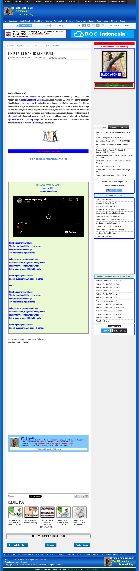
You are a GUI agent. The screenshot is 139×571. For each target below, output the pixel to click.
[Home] (5, 21)
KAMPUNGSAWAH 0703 (21, 560)
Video (106, 21)
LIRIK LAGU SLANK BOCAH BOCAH (63, 522)
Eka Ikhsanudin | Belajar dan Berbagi (32, 565)
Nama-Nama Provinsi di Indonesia (108, 200)
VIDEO (40, 58)
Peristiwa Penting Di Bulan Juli (107, 301)
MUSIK (35, 58)
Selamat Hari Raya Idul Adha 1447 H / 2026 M (113, 141)
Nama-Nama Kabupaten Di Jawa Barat (110, 220)
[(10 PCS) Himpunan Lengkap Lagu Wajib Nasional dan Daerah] (35, 38)
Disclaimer (39, 555)
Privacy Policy (27, 555)
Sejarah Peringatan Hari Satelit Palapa (110, 138)
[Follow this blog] (24, 26)
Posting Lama (82, 545)
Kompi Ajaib (75, 569)
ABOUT (28, 2)
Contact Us (13, 21)
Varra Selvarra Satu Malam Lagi (30, 521)
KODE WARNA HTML (100, 2)
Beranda (50, 545)
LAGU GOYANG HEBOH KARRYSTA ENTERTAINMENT (46, 525)
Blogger (114, 21)
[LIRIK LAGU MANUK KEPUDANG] (48, 144)
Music (99, 21)
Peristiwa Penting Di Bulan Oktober (109, 311)
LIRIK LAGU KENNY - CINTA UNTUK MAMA (79, 522)
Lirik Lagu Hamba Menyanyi (106, 233)
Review (122, 21)
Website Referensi (102, 321)
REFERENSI (48, 2)
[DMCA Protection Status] (114, 333)
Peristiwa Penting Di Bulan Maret (108, 287)
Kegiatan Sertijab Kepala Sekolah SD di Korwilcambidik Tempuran (110, 151)
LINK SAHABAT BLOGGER (117, 2)
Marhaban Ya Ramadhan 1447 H (108, 166)
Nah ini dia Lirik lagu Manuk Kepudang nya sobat (48, 158)
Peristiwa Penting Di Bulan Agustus (109, 304)
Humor (91, 21)
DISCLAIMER (72, 2)
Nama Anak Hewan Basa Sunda (107, 203)
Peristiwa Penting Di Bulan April (107, 291)
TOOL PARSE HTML (85, 2)
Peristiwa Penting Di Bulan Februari (109, 284)
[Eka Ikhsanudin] (118, 566)
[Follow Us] (93, 25)
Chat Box (49, 555)
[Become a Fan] (97, 25)
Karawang (59, 555)
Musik (115, 555)
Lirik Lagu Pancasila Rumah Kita (108, 223)
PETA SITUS (18, 2)
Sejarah (49, 21)
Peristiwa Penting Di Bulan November (110, 314)
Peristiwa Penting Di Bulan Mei (107, 294)
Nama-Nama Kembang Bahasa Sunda (110, 213)
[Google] (88, 25)
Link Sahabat (106, 555)
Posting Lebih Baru (17, 545)
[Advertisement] (85, 11)
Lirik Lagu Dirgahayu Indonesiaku (108, 226)
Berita (68, 21)
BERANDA (8, 2)
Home (6, 555)
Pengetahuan (81, 21)
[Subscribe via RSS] (102, 25)
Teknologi (58, 21)
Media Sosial (25, 21)
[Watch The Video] (84, 25)
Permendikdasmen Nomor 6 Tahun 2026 (111, 175)
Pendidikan (38, 21)
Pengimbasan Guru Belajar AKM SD (109, 216)
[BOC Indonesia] (102, 38)
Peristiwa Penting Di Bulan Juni (107, 298)
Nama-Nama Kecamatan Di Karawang (110, 230)
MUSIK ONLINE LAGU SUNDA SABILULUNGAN (14, 522)
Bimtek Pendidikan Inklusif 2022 (107, 206)
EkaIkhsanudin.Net (39, 560)
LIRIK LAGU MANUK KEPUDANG (30, 53)
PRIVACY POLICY (60, 2)
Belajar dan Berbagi (96, 569)
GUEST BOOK (37, 2)
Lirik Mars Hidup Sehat (104, 236)
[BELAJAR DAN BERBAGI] (114, 327)
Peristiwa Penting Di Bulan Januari (108, 281)
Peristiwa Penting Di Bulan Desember (110, 318)
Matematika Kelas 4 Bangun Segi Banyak (111, 210)
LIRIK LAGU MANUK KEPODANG (48, 184)
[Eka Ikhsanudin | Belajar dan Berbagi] (19, 14)
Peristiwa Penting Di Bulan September (110, 308)
